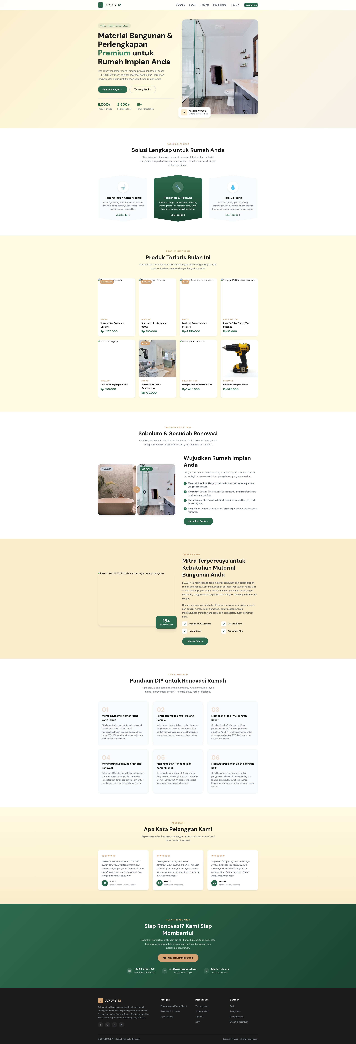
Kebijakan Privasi (230, 1039)
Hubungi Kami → (195, 641)
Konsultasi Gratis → (198, 521)
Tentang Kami (201, 1006)
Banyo (192, 5)
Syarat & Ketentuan (239, 1022)
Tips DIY (235, 5)
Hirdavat (204, 5)
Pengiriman (235, 1011)
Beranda (180, 5)
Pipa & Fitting (220, 5)
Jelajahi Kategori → (112, 89)
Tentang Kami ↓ (142, 89)
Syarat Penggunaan (249, 1039)
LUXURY (110, 5)
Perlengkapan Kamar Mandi (174, 1006)
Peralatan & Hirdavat (170, 1011)
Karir (197, 1022)
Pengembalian (236, 1016)
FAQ (232, 1006)
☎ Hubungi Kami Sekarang (178, 957)
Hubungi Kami (251, 5)
